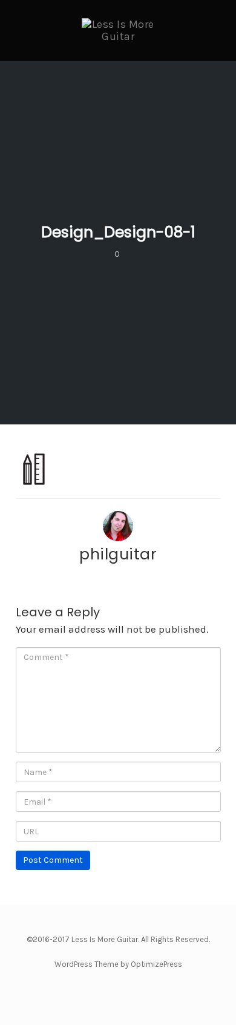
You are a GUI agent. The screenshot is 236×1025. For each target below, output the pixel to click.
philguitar (118, 554)
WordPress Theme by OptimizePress (118, 964)
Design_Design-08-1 (118, 232)
